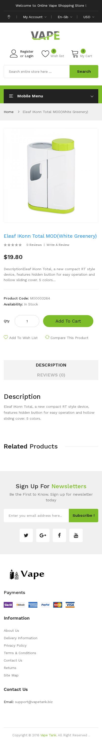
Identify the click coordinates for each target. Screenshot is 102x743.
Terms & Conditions (20, 653)
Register (26, 51)
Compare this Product (69, 338)
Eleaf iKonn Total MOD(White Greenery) (55, 112)
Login (29, 56)
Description (51, 365)
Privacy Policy (15, 645)
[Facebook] (59, 535)
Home (9, 112)
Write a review (58, 244)
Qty (6, 321)
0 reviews (34, 244)
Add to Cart (68, 321)
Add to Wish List (23, 338)
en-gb (64, 17)
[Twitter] (26, 535)
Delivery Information (20, 638)
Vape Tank (48, 735)
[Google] (43, 535)
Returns (10, 668)
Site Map (11, 675)
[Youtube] (76, 535)
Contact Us (13, 660)
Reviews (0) (51, 374)
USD (87, 17)
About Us (11, 630)
